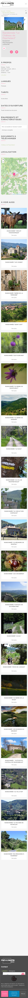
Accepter (4, 993)
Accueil (3, 11)
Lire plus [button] (3, 75)
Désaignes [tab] (12, 971)
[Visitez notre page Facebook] (4, 48)
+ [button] (3, 159)
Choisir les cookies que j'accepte (14, 994)
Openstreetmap (19, 194)
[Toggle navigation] (26, 4)
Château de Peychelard (8, 145)
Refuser (23, 993)
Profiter (9, 11)
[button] (3, 23)
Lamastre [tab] (4, 971)
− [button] (3, 162)
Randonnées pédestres (9, 12)
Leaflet (13, 194)
